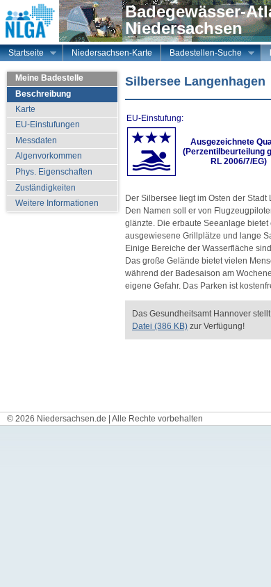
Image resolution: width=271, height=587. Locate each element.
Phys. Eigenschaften (53, 172)
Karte (25, 109)
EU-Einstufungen (47, 124)
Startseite (22, 54)
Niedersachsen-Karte (112, 53)
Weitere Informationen (57, 203)
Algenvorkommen (48, 156)
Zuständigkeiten (45, 188)
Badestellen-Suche (201, 54)
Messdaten (36, 140)
